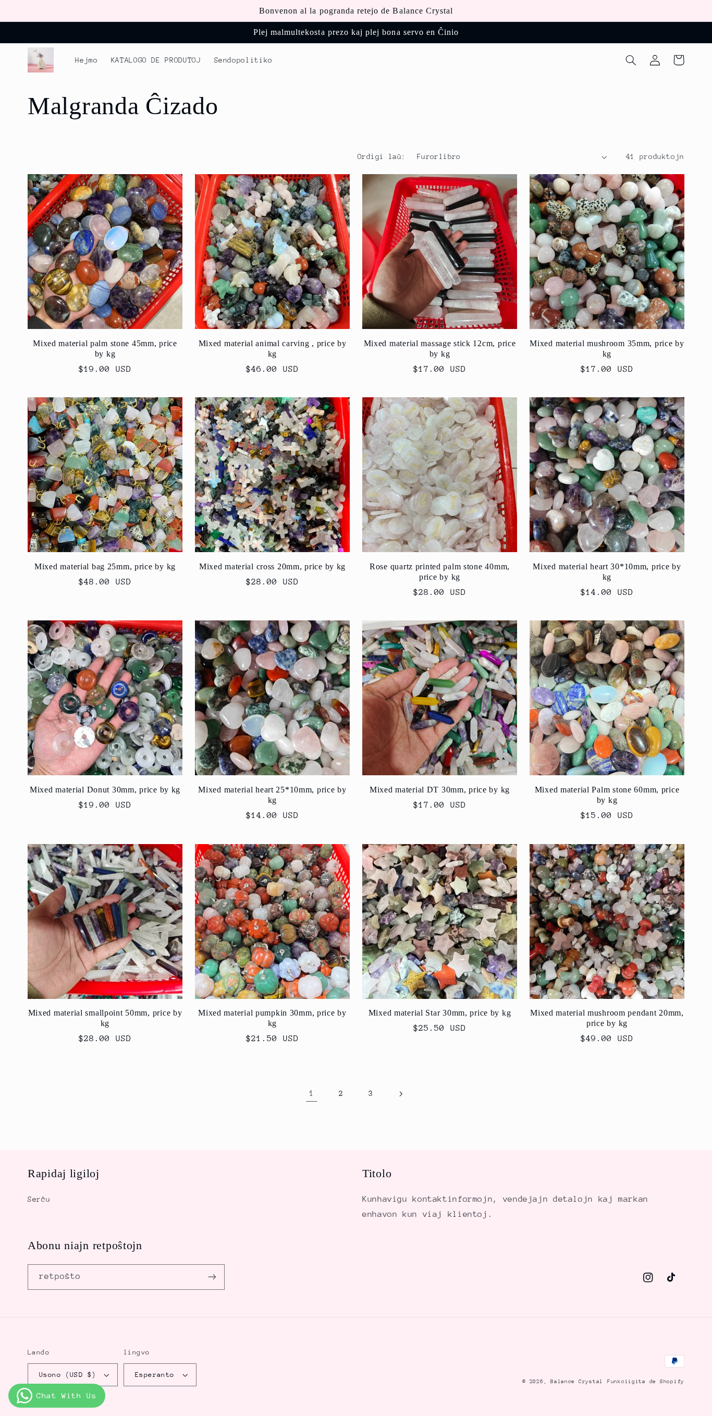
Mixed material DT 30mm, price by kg (440, 789)
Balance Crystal (576, 1381)
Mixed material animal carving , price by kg (273, 348)
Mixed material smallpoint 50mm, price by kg (105, 1018)
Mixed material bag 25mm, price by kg (105, 566)
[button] (631, 60)
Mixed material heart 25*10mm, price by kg (272, 794)
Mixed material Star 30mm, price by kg (440, 1012)
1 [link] (311, 1093)
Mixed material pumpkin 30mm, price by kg (272, 1018)
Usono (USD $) (67, 1374)
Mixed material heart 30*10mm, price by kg (607, 571)
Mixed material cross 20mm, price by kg (272, 566)
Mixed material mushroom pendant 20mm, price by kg (607, 1018)
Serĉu (39, 1199)
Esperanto (155, 1374)
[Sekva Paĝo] (400, 1094)
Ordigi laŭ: (382, 156)
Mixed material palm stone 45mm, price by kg (105, 348)
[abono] (212, 1277)
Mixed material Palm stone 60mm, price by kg (607, 794)
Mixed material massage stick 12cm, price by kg (440, 348)
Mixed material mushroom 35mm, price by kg (607, 348)
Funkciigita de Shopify (645, 1381)
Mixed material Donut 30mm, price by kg (105, 789)
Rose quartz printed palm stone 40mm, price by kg (440, 571)
